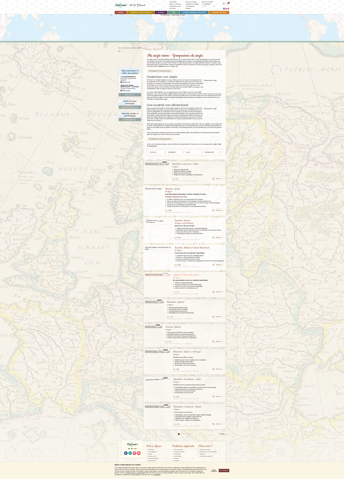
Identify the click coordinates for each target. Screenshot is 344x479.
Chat (135, 448)
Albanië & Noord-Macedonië (190, 277)
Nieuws (150, 454)
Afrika (121, 12)
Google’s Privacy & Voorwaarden (135, 473)
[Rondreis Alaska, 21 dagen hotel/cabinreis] (158, 222)
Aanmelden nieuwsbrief (206, 456)
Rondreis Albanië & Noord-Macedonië (192, 250)
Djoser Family (173, 2)
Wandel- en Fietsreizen (175, 4)
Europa (161, 12)
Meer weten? (205, 446)
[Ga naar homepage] (130, 5)
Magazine (202, 454)
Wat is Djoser (154, 446)
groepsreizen (153, 146)
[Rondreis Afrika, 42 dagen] (153, 189)
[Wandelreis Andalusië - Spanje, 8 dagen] (157, 407)
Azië (173, 12)
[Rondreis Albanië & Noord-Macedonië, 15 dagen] (158, 248)
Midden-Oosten (219, 12)
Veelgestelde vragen (179, 451)
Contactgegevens (190, 6)
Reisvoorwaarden (178, 449)
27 (188, 434)
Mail (132, 448)
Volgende (222, 434)
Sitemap (176, 458)
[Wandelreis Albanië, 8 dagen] (154, 302)
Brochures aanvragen (191, 2)
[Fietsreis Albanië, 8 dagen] (153, 327)
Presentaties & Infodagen (192, 4)
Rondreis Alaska (185, 223)
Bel (129, 448)
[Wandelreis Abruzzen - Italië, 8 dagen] (157, 164)
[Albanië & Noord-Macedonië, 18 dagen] (157, 275)
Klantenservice (152, 456)
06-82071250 (207, 4)
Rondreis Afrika (185, 191)
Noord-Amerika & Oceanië (194, 12)
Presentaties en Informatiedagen (208, 451)
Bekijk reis (219, 178)
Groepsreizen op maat (175, 6)
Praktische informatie (183, 446)
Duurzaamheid (152, 460)
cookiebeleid (156, 474)
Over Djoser (172, 8)
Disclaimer (177, 460)
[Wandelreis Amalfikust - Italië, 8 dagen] (157, 379)
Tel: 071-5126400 (208, 2)
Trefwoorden (177, 454)
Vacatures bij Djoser (153, 458)
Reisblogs (188, 8)
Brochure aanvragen (205, 449)
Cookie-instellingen (214, 470)
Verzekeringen (177, 456)
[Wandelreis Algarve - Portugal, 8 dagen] (157, 352)
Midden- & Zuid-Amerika (140, 12)
